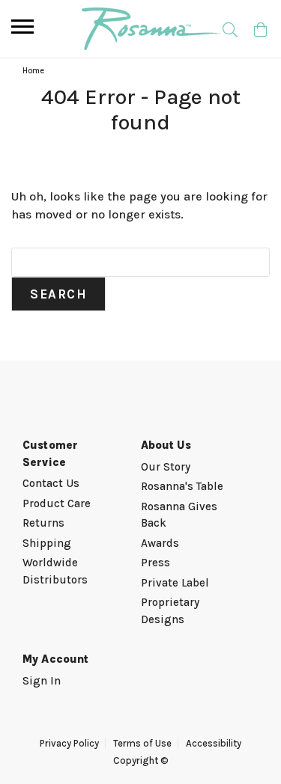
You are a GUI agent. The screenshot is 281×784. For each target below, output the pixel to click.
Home (33, 71)
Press (155, 562)
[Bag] (260, 28)
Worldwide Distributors (55, 571)
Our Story (165, 467)
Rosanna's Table (182, 486)
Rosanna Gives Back (179, 515)
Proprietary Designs (170, 610)
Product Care (56, 503)
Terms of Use (142, 743)
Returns (43, 523)
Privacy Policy (69, 743)
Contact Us (50, 483)
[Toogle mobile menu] (22, 26)
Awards (160, 543)
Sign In (41, 680)
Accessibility (213, 743)
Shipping (46, 543)
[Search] (229, 28)
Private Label (175, 582)
